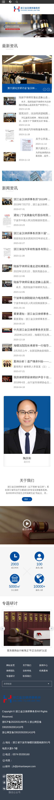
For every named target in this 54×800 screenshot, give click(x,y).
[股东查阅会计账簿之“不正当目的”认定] (27, 628)
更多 (26, 499)
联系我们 (27, 676)
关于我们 (27, 665)
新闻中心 (43, 665)
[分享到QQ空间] (4, 782)
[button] (48, 89)
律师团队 (10, 670)
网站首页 (10, 665)
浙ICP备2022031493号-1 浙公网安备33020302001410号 (22, 724)
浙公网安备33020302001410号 (18, 732)
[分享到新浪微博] (4, 776)
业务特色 (27, 670)
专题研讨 (10, 676)
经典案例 (43, 670)
